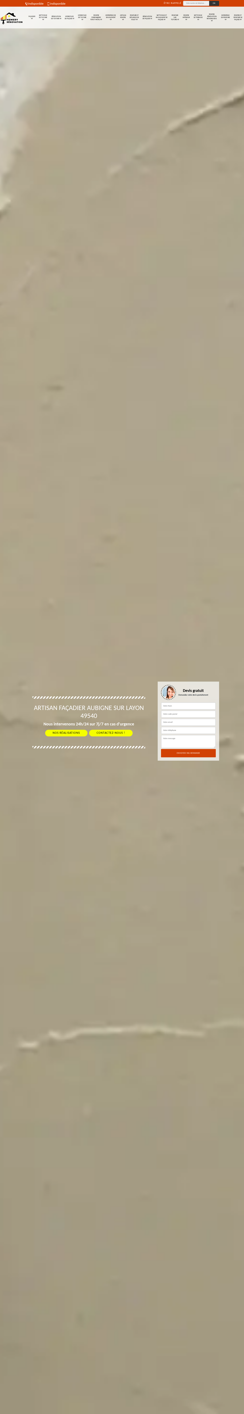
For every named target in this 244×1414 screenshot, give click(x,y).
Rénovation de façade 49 (147, 18)
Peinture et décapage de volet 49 (134, 17)
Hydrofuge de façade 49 (69, 18)
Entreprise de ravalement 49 (111, 17)
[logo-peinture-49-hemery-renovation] (11, 17)
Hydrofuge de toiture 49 (82, 17)
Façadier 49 (32, 18)
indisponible (35, 3)
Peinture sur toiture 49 (175, 17)
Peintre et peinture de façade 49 (238, 17)
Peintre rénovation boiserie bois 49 (212, 17)
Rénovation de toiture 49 (56, 18)
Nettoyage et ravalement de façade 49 (161, 17)
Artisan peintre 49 (123, 17)
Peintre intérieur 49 (186, 17)
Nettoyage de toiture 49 (43, 17)
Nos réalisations (66, 733)
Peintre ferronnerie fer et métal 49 (96, 17)
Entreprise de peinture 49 (225, 17)
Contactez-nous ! (111, 733)
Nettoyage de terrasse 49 (198, 17)
